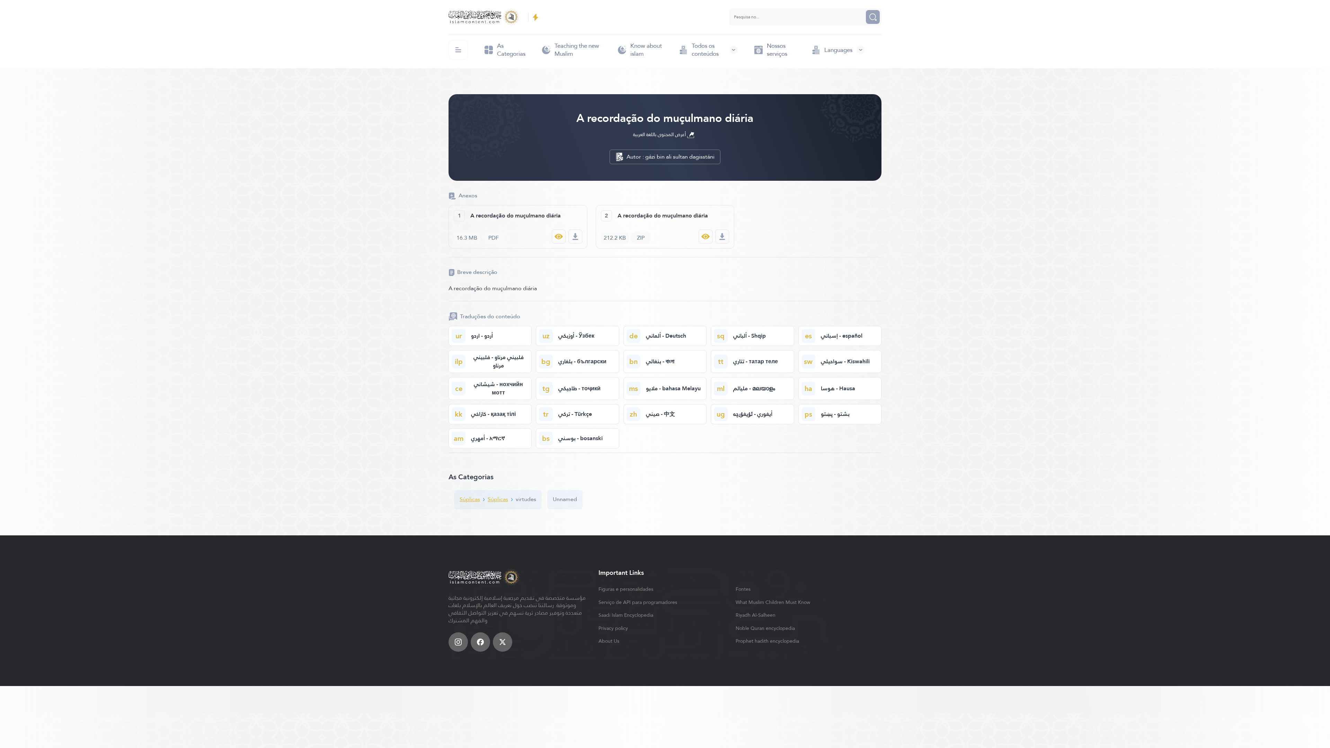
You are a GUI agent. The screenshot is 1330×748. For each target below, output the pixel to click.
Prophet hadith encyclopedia (767, 640)
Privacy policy (613, 628)
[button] (708, 50)
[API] (535, 17)
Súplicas (470, 499)
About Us (608, 640)
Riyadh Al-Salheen (755, 615)
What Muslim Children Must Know (773, 602)
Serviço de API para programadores (637, 602)
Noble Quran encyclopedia (765, 628)
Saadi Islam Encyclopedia (625, 615)
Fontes (743, 589)
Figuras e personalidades (625, 589)
